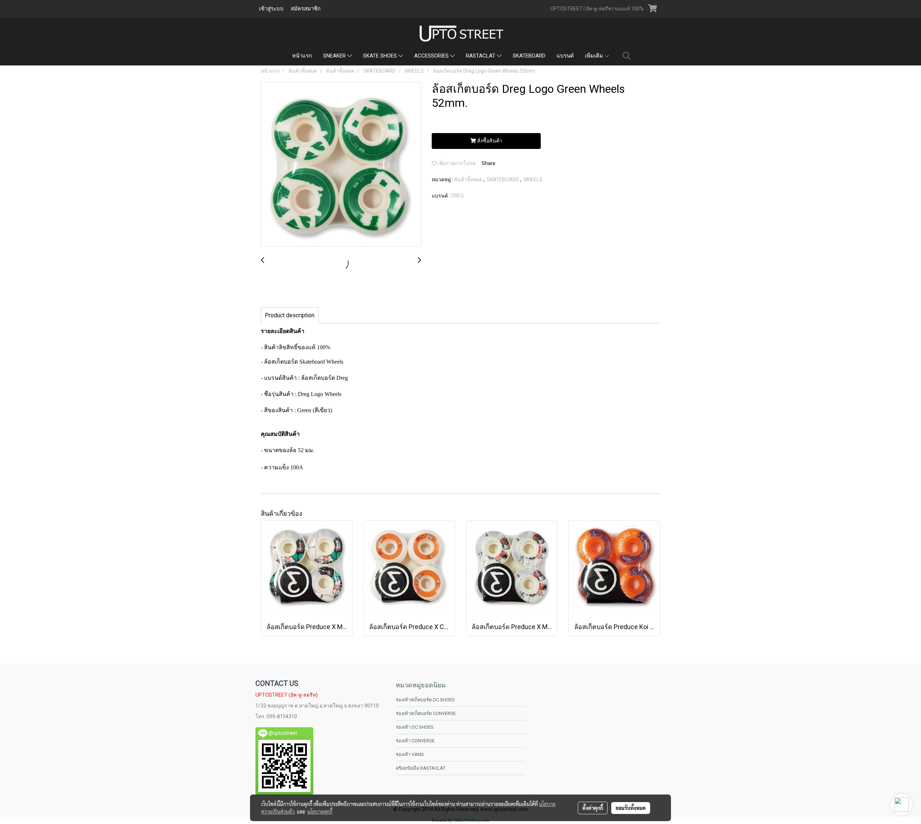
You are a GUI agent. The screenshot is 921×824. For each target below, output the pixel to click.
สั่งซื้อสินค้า (489, 141)
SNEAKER (335, 56)
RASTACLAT (481, 56)
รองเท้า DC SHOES (415, 727)
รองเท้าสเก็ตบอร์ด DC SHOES (425, 699)
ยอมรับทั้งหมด (631, 808)
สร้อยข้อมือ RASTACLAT (420, 768)
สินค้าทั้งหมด (469, 179)
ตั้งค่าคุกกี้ (592, 808)
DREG (457, 196)
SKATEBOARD (529, 56)
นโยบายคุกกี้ (319, 811)
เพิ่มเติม (594, 56)
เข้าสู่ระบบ (271, 8)
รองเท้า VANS (410, 754)
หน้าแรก (302, 56)
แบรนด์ (565, 56)
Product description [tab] (289, 315)
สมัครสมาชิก (306, 8)
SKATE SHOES (380, 56)
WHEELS (533, 179)
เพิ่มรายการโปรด (456, 163)
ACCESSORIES (432, 56)
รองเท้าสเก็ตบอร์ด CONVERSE (426, 713)
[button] (627, 56)
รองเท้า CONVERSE (415, 740)
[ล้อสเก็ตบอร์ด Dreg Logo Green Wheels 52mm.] (341, 164)
